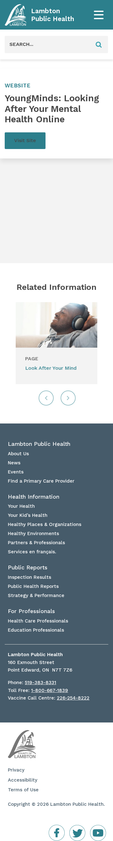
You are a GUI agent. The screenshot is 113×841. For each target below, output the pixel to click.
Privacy (16, 770)
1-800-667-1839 (49, 690)
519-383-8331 (40, 682)
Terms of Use (23, 790)
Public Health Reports (33, 586)
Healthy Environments (33, 533)
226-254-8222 (73, 698)
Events (16, 472)
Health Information (33, 497)
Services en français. (32, 552)
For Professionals (31, 611)
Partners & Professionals (36, 542)
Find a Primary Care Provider (41, 481)
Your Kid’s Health (27, 515)
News (14, 463)
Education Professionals (36, 630)
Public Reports (27, 567)
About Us (18, 453)
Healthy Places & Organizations (44, 524)
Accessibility (22, 780)
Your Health (21, 506)
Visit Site (25, 140)
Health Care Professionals (38, 621)
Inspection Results (29, 577)
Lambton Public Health (52, 15)
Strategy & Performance (36, 595)
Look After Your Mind (51, 368)
